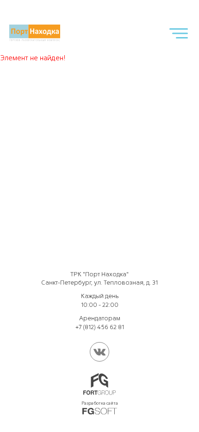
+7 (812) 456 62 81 (99, 327)
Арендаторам (99, 318)
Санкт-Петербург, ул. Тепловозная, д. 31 (99, 282)
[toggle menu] (178, 33)
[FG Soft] (99, 411)
